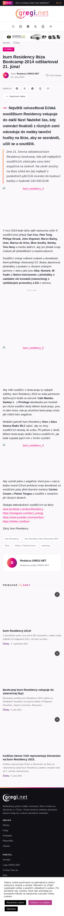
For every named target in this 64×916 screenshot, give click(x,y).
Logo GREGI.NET (11, 865)
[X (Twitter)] (35, 26)
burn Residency (12, 539)
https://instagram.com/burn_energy (23, 513)
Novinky (6, 43)
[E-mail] (48, 88)
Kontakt (6, 859)
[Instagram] (20, 26)
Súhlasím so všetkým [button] (40, 902)
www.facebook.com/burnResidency (23, 509)
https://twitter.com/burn (16, 521)
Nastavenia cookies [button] (15, 902)
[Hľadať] (13, 26)
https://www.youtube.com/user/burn (23, 517)
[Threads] (43, 26)
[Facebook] (28, 26)
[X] (25, 88)
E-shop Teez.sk (10, 870)
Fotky (5, 830)
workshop (45, 545)
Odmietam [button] (11, 909)
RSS (5, 875)
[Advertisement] (32, 317)
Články (17, 43)
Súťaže (6, 846)
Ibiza (7, 545)
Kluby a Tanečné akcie (25, 545)
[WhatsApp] (32, 88)
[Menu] (50, 26)
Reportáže (8, 840)
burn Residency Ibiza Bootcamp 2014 (41, 539)
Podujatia (7, 835)
